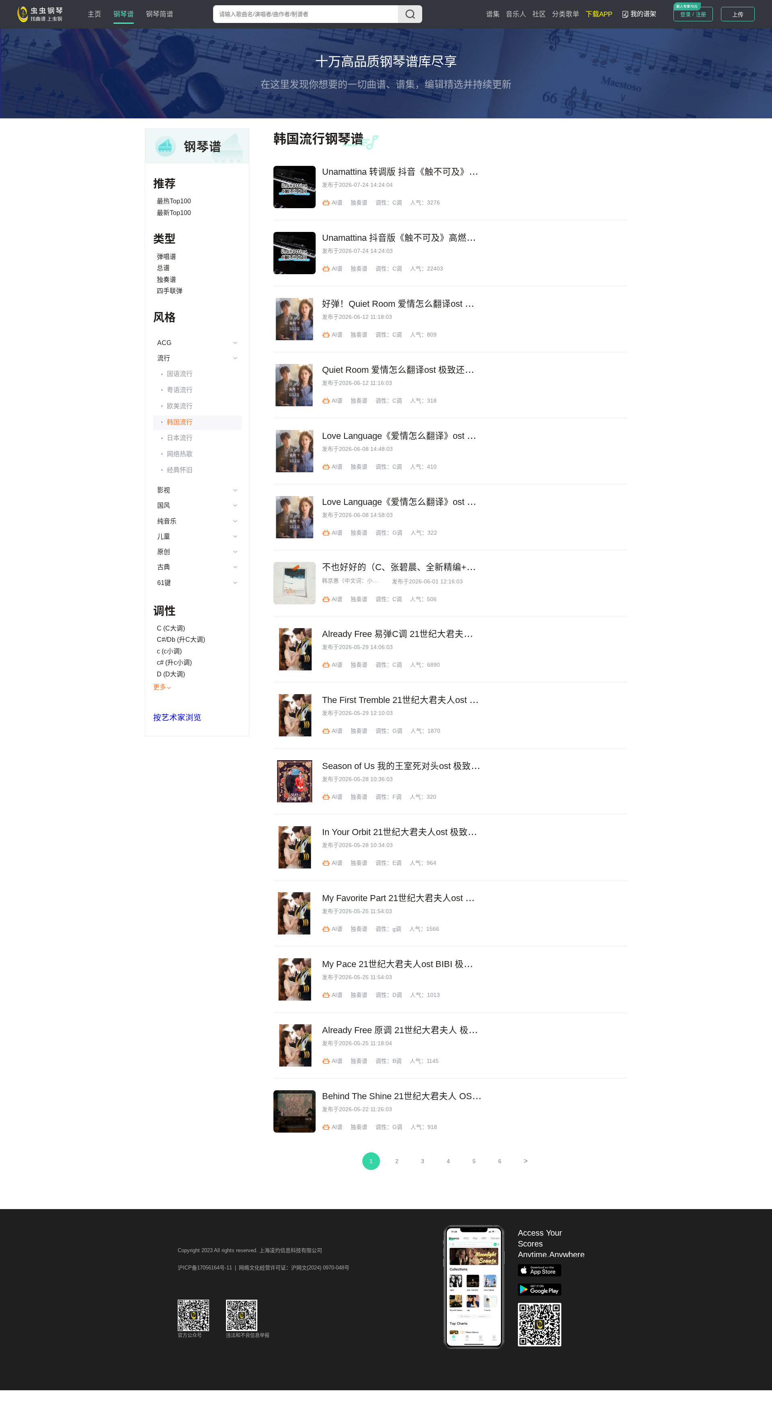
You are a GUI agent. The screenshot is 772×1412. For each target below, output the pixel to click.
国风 (163, 505)
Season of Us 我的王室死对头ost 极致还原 (405, 766)
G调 (397, 533)
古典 (163, 567)
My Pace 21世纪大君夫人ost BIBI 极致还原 (406, 964)
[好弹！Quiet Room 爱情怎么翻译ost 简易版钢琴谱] (294, 319)
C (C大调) (171, 628)
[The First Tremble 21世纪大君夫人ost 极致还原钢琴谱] (294, 715)
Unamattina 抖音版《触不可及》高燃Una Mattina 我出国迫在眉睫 (450, 238)
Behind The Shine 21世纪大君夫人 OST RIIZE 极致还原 (431, 1096)
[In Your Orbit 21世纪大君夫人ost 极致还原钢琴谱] (294, 847)
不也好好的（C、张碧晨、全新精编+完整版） (412, 567)
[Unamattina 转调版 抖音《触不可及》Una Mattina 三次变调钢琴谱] (294, 187)
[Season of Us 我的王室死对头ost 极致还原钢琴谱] (294, 781)
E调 (397, 863)
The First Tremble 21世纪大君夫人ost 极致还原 (413, 700)
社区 (539, 14)
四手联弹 (170, 290)
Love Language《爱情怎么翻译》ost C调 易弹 (412, 436)
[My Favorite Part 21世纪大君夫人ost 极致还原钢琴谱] (294, 913)
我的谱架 (643, 13)
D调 (397, 995)
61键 (164, 582)
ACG (164, 342)
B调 (397, 1061)
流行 (163, 358)
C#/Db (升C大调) (181, 639)
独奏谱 (166, 279)
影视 (163, 490)
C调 (397, 203)
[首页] (41, 14)
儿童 (163, 536)
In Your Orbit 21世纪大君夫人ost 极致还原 (403, 832)
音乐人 (516, 14)
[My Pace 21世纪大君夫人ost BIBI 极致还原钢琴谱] (294, 979)
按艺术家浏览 (177, 717)
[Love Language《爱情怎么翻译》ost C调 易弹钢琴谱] (294, 451)
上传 (737, 14)
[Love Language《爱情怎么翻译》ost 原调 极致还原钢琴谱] (294, 517)
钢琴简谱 (159, 14)
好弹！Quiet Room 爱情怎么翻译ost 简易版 (406, 304)
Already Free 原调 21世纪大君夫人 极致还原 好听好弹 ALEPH (443, 1030)
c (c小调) (169, 651)
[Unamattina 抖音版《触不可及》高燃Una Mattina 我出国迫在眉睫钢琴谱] (294, 253)
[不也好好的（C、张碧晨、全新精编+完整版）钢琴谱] (294, 583)
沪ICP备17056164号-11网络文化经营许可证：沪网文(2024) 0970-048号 (263, 1268)
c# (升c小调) (174, 662)
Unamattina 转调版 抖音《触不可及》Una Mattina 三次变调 (438, 172)
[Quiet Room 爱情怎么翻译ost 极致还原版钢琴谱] (294, 385)
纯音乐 (167, 521)
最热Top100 (174, 201)
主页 (94, 14)
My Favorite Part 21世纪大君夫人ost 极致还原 (411, 898)
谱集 (493, 14)
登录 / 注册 (693, 14)
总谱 (163, 268)
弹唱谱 (166, 256)
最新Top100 (174, 212)
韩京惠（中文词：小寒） (352, 581)
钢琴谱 (123, 14)
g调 (396, 929)
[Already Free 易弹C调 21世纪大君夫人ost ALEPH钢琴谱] (294, 649)
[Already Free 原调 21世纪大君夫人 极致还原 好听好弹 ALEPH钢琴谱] (294, 1045)
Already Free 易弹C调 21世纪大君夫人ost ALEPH (418, 634)
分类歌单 (565, 14)
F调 (397, 797)
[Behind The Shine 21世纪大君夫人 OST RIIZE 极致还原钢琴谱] (294, 1111)
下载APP (598, 14)
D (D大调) (171, 674)
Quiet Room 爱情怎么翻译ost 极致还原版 (402, 370)
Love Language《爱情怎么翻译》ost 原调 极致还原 (422, 502)
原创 (163, 551)
